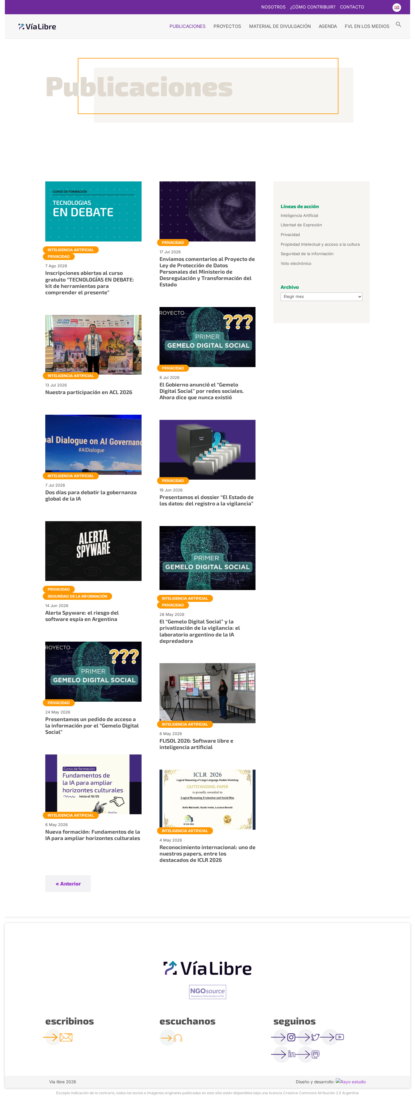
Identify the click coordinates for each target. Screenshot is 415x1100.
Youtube (384, 8)
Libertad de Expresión (301, 224)
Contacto (352, 7)
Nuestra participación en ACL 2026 (88, 392)
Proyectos (227, 26)
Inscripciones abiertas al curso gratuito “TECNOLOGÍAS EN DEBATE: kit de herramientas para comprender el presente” (89, 282)
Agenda (328, 26)
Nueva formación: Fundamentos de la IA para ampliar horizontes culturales (92, 834)
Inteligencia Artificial (71, 250)
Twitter (372, 8)
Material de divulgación (280, 26)
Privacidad (59, 256)
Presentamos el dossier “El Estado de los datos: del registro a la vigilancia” (206, 500)
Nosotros (273, 7)
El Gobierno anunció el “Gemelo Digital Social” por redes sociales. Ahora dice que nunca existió (201, 390)
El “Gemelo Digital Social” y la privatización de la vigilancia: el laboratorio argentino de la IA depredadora (199, 631)
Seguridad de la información (77, 596)
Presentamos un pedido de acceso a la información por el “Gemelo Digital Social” (92, 725)
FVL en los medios (367, 26)
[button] (399, 24)
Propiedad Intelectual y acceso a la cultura (320, 244)
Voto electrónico (296, 263)
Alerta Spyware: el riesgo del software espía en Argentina (82, 615)
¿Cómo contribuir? (312, 7)
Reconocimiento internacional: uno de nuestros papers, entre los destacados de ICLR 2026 (207, 853)
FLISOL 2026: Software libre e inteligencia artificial (196, 743)
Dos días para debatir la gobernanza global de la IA (91, 495)
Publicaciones (188, 26)
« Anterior (68, 884)
